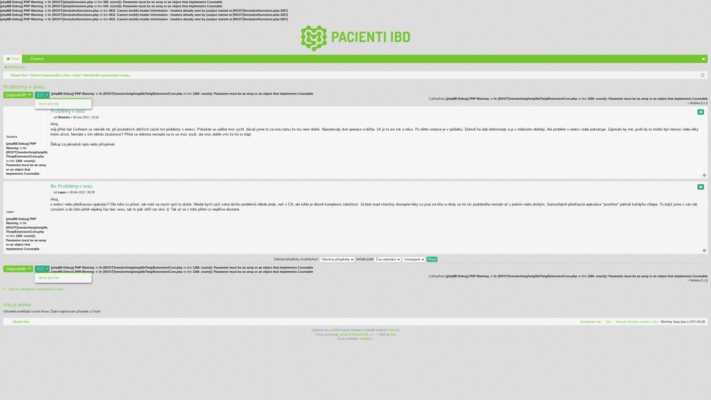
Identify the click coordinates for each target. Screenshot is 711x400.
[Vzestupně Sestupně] (414, 259)
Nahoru (704, 175)
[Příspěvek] (52, 117)
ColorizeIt (392, 330)
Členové (37, 59)
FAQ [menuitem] (697, 60)
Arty (393, 334)
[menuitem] (636, 321)
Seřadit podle (365, 259)
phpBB (333, 330)
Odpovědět (16, 95)
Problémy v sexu (23, 86)
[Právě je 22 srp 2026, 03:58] (702, 75)
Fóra (15, 59)
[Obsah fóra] (355, 38)
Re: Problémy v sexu (71, 186)
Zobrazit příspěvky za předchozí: (297, 259)
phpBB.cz (367, 338)
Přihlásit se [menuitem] (705, 60)
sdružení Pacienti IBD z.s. (356, 334)
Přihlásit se (16, 67)
